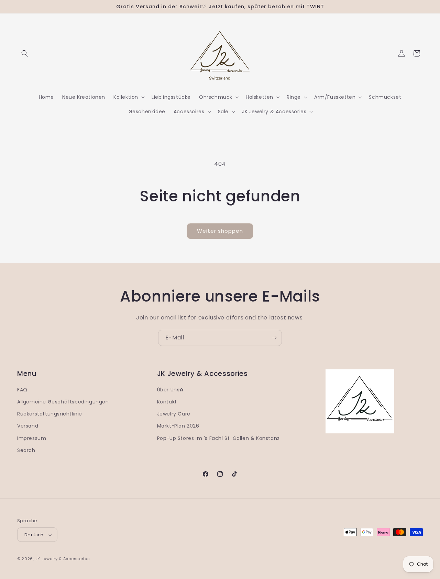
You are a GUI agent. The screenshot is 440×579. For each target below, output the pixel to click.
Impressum (31, 438)
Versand (27, 426)
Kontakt (167, 401)
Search (26, 450)
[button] (24, 53)
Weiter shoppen (220, 230)
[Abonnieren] (274, 338)
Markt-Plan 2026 (178, 426)
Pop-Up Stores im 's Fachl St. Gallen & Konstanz (218, 438)
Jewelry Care (173, 413)
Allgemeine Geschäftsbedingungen (63, 401)
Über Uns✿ (170, 389)
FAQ (22, 389)
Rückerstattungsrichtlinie (49, 413)
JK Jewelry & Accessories (62, 559)
